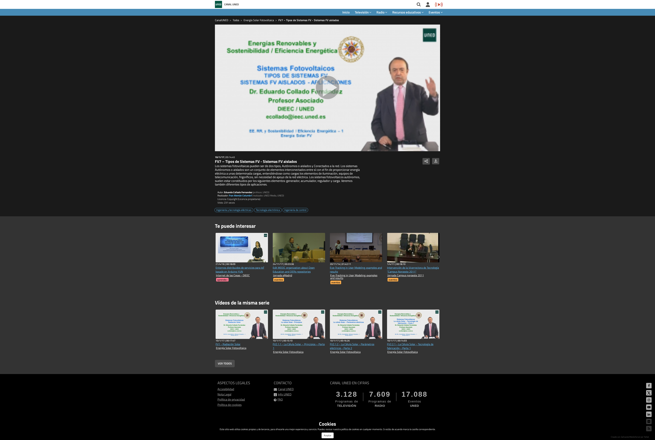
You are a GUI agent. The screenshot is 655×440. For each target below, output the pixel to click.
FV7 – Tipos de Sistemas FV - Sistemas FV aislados (308, 20)
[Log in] (428, 5)
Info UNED (285, 394)
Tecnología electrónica (268, 210)
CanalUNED (221, 20)
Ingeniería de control (295, 210)
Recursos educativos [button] (406, 12)
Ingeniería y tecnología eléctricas (233, 210)
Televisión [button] (362, 12)
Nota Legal (224, 394)
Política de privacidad (231, 399)
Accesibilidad (225, 389)
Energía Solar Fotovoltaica (259, 20)
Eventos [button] (435, 12)
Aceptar (327, 435)
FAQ (280, 399)
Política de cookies (229, 404)
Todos (236, 20)
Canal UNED (286, 389)
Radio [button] (380, 12)
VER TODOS (225, 363)
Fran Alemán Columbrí (240, 195)
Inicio (346, 12)
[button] (438, 257)
